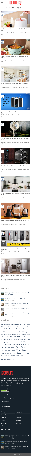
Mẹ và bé (21, 342)
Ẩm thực (13, 353)
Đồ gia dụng (21, 350)
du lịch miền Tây (18, 334)
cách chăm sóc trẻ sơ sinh (17, 327)
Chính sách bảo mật (6, 389)
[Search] (29, 2)
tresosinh (7, 347)
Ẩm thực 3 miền (23, 353)
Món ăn (5, 339)
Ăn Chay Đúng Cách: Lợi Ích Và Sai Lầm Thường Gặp (17, 313)
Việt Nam (8, 350)
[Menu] (2, 2)
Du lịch (21, 331)
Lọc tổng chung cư (5, 401)
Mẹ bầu (17, 339)
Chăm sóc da (26, 325)
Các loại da (7, 329)
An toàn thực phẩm (8, 325)
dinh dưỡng (18, 329)
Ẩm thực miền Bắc (5, 355)
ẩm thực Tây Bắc (22, 355)
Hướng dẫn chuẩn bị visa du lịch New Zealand (16, 299)
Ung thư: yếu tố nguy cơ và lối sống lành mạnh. (17, 308)
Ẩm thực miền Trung (14, 355)
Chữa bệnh (3, 327)
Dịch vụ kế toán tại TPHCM (8, 359)
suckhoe (3, 344)
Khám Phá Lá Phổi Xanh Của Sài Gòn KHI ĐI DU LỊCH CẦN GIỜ (17, 293)
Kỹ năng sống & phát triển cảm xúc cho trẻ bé (16, 303)
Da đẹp (12, 329)
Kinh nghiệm (10, 337)
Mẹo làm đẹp (23, 339)
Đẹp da (13, 350)
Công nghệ (3, 417)
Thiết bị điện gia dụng (19, 345)
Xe (16, 426)
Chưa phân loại (4, 415)
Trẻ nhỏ (19, 347)
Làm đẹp (16, 336)
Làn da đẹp (23, 337)
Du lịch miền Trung (10, 334)
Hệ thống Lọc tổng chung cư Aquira (10, 398)
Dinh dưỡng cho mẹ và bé (11, 332)
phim (26, 342)
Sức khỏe (8, 345)
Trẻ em (12, 347)
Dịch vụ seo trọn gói (6, 395)
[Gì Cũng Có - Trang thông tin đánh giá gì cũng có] (15, 2)
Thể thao (18, 423)
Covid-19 (9, 327)
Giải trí (2, 426)
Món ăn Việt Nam (12, 339)
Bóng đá (18, 324)
